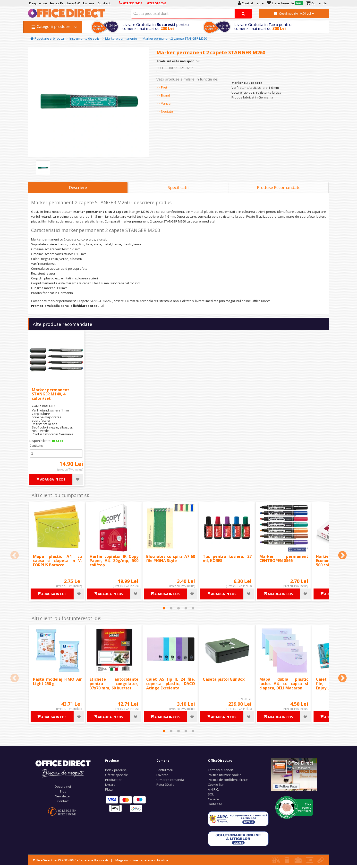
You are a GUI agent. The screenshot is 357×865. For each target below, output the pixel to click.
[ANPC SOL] (238, 838)
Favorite (162, 775)
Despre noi (63, 786)
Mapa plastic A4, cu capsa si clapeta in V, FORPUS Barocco (57, 561)
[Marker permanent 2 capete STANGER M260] (43, 168)
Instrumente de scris (84, 38)
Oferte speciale (116, 775)
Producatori (113, 779)
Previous (14, 556)
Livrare (110, 784)
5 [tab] (193, 608)
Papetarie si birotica (49, 38)
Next (342, 556)
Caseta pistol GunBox (224, 679)
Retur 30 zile (165, 784)
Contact (62, 801)
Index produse (116, 770)
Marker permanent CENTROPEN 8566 (283, 558)
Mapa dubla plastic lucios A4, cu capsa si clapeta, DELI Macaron (283, 683)
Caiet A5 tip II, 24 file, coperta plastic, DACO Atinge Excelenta (170, 683)
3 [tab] (178, 608)
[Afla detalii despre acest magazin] (294, 807)
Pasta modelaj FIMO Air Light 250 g (57, 681)
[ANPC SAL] (238, 818)
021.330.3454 (67, 810)
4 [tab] (186, 608)
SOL (211, 794)
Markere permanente (121, 38)
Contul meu (164, 770)
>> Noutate (164, 111)
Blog (63, 791)
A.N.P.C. (213, 789)
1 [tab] (164, 608)
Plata (109, 789)
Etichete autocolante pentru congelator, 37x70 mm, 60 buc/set (114, 683)
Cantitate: (36, 446)
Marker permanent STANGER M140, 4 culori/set (50, 394)
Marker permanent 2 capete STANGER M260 (175, 38)
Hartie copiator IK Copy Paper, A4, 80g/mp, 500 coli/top (114, 561)
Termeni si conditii (221, 770)
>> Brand (163, 95)
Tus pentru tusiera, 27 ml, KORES (227, 558)
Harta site (215, 804)
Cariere (213, 799)
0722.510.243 (67, 814)
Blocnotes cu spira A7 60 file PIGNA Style (170, 558)
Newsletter (63, 796)
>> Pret (161, 87)
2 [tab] (171, 608)
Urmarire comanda (170, 779)
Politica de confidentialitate (228, 779)
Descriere (78, 187)
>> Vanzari (164, 103)
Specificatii (178, 187)
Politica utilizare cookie (224, 775)
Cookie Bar (216, 784)
